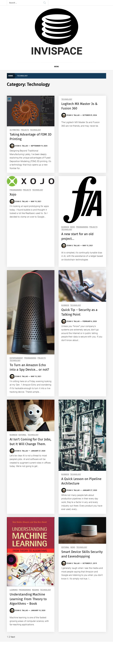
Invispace (56, 51)
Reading (35, 590)
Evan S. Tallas (21, 146)
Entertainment (16, 358)
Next (13, 637)
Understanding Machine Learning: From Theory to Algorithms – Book (28, 599)
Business (65, 227)
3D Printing (15, 130)
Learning (14, 590)
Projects (25, 130)
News (72, 227)
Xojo (13, 194)
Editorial (22, 435)
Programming (16, 190)
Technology (35, 130)
